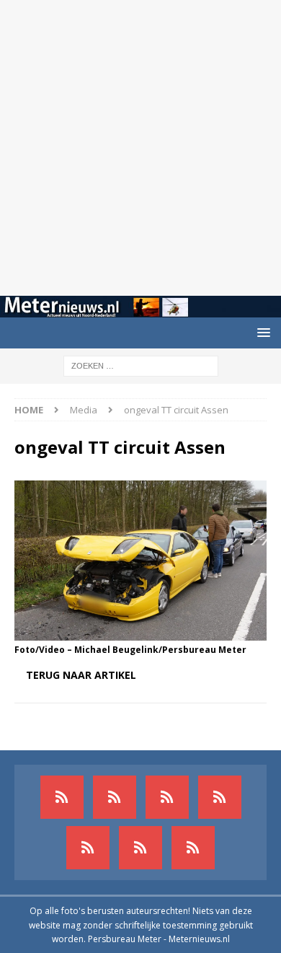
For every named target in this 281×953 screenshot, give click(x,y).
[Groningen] (167, 797)
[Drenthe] (114, 797)
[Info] (88, 847)
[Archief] (62, 797)
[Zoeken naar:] (140, 365)
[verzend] (193, 847)
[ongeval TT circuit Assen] (140, 631)
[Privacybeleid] (140, 847)
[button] (261, 332)
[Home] (219, 797)
